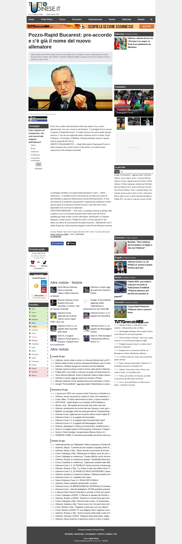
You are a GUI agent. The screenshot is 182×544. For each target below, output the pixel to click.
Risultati (38, 169)
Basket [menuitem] (141, 19)
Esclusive (119, 238)
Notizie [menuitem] (112, 19)
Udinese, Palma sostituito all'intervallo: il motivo (76, 483)
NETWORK (69, 534)
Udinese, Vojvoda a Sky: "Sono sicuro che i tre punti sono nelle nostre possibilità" (91, 504)
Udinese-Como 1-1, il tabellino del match (73, 477)
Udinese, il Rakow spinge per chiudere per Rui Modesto (79, 366)
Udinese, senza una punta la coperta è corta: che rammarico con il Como (87, 396)
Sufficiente (35, 152)
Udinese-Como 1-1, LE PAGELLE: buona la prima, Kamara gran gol (85, 465)
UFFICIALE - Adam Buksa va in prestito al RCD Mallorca (80, 402)
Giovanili (119, 302)
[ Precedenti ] (38, 268)
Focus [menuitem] (62, 19)
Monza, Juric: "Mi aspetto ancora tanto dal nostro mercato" (80, 405)
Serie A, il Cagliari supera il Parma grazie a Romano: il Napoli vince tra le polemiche (92, 429)
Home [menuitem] (31, 19)
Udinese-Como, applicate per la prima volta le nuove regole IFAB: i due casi (88, 414)
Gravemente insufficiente (35, 159)
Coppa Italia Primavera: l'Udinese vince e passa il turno (139, 309)
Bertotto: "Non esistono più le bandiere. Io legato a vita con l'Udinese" (140, 245)
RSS (115, 534)
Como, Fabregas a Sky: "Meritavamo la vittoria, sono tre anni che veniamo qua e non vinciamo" (97, 453)
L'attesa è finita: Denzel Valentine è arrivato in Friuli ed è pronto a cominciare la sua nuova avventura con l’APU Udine (107, 492)
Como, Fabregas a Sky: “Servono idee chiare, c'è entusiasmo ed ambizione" (88, 501)
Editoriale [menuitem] (126, 19)
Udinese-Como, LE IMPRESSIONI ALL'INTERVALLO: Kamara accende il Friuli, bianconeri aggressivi (100, 486)
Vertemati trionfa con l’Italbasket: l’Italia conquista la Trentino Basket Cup (87, 445)
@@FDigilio (80, 234)
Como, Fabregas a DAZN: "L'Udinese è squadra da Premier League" (85, 495)
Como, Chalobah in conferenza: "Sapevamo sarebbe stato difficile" (84, 462)
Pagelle (118, 258)
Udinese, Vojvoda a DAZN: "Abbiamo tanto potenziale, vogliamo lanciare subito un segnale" (95, 516)
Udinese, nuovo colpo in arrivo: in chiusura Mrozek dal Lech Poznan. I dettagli (89, 360)
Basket (118, 277)
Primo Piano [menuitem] (47, 19)
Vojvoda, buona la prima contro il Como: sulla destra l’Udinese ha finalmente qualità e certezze (96, 369)
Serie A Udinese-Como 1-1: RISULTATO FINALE (76, 480)
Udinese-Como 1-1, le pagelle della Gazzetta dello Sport (67, 329)
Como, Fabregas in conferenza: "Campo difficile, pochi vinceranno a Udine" (88, 456)
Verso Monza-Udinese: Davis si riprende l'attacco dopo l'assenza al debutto (88, 375)
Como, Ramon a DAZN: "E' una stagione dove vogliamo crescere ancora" (87, 510)
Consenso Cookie (85, 530)
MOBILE (109, 534)
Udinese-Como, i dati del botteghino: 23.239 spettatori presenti (82, 489)
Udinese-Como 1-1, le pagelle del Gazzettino (75, 417)
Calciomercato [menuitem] (95, 19)
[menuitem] (151, 19)
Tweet (72, 243)
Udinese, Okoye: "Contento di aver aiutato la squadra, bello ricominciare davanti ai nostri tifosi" (96, 447)
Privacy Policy (98, 530)
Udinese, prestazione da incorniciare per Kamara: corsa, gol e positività (86, 408)
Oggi (117, 172)
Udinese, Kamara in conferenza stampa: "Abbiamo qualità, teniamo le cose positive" (92, 474)
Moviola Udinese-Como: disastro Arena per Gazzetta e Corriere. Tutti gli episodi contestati (94, 381)
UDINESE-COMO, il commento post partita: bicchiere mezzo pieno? (85, 435)
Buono (33, 148)
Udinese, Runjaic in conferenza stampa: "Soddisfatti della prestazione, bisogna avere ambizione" (97, 459)
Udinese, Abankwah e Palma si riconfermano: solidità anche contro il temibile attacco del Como (97, 426)
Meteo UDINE (39, 275)
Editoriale (119, 34)
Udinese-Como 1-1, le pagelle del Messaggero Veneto (101, 329)
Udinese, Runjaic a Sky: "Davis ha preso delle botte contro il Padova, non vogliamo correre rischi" (98, 513)
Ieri (122, 172)
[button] (38, 164)
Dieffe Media (94, 538)
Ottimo (33, 145)
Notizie (59, 232)
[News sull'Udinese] (44, 7)
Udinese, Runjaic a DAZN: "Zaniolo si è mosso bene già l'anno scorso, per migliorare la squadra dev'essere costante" (106, 498)
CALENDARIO (90, 534)
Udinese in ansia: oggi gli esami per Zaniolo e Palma (101, 290)
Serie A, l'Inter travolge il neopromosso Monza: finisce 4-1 (101, 339)
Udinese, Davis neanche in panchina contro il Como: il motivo (82, 519)
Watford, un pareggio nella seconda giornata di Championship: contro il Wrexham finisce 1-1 (95, 411)
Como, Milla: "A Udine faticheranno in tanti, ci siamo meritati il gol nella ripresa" (89, 399)
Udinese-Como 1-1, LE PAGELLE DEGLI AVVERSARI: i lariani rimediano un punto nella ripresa (97, 471)
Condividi (58, 243)
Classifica (33, 305)
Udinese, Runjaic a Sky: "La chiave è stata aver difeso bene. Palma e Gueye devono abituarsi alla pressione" (103, 468)
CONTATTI (101, 534)
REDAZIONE (79, 534)
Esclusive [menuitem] (76, 19)
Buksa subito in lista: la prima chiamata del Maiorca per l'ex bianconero (86, 363)
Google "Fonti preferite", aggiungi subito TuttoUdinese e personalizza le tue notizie (91, 384)
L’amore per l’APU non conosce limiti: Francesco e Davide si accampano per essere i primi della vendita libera (103, 393)
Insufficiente (35, 155)
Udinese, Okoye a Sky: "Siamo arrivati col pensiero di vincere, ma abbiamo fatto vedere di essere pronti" (100, 450)
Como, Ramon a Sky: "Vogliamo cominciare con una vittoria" (81, 507)
